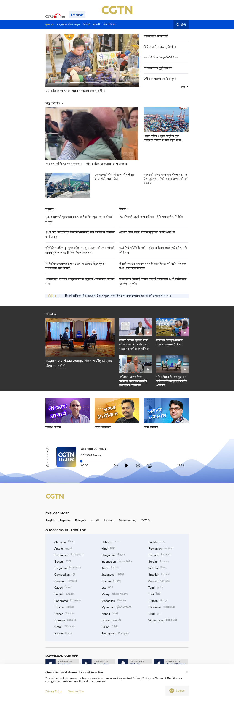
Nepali (109, 613)
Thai (154, 594)
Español (65, 520)
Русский (109, 520)
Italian (110, 568)
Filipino (64, 607)
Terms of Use (76, 691)
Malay (114, 594)
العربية (95, 520)
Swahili (159, 581)
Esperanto (67, 600)
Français (80, 520)
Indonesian (117, 561)
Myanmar (116, 607)
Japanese (113, 574)
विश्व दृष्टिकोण (52, 103)
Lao (107, 587)
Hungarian (113, 555)
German (65, 620)
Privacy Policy (53, 691)
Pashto (156, 542)
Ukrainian (161, 607)
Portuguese (115, 633)
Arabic (63, 548)
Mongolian (113, 600)
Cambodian (64, 574)
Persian (111, 620)
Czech (62, 587)
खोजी (183, 24)
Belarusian (68, 555)
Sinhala (157, 568)
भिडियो (49, 314)
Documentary (127, 520)
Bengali (62, 561)
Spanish (159, 574)
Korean (111, 581)
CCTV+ (145, 520)
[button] (62, 82)
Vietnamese (162, 620)
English (50, 520)
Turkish (157, 600)
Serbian (158, 561)
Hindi (108, 548)
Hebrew (110, 542)
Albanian (64, 542)
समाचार (49, 209)
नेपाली (122, 209)
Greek (64, 626)
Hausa (63, 633)
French (64, 613)
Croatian (65, 581)
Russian (159, 555)
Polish (109, 626)
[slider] (81, 461)
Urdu (154, 613)
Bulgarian (67, 568)
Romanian (160, 548)
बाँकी (183, 87)
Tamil (155, 587)
